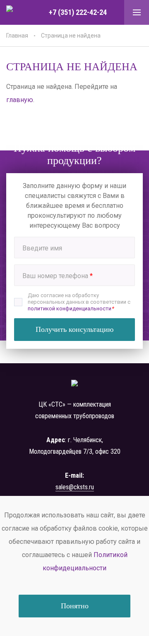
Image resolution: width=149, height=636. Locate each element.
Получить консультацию (74, 329)
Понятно (75, 606)
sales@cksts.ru (74, 487)
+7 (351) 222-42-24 (78, 12)
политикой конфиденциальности (69, 308)
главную (19, 100)
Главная (17, 35)
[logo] (18, 12)
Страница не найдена (71, 35)
